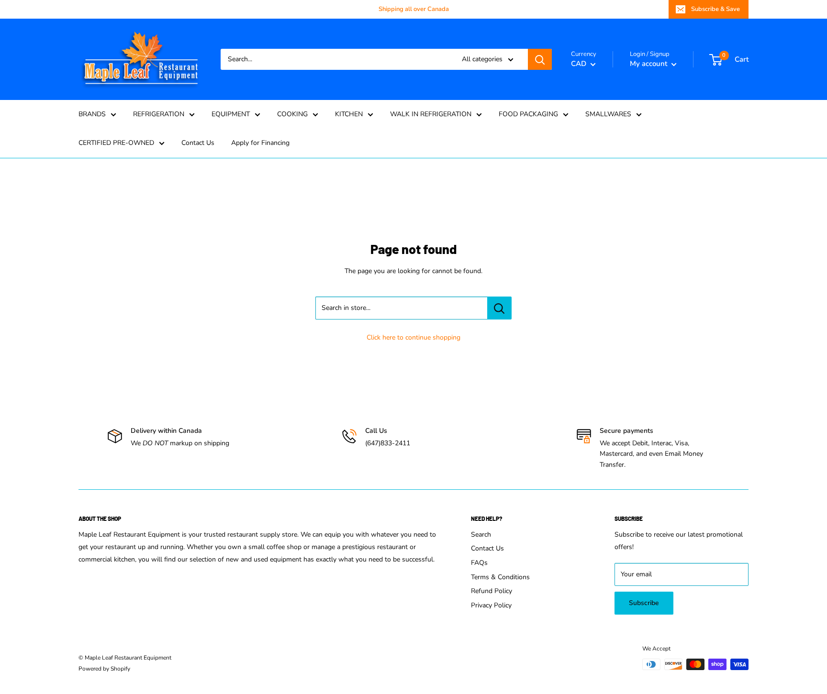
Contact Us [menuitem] (197, 142)
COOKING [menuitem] (292, 114)
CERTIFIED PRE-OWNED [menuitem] (116, 142)
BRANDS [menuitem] (92, 114)
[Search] (540, 59)
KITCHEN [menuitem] (349, 114)
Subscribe (644, 602)
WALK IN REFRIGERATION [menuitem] (430, 114)
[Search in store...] (499, 308)
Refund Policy (491, 590)
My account (649, 63)
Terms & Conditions (500, 577)
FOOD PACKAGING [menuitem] (528, 114)
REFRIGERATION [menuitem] (158, 114)
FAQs (479, 562)
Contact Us (487, 548)
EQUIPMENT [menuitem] (231, 114)
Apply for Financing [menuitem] (260, 142)
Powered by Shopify (104, 668)
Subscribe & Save (715, 9)
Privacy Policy (491, 605)
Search (481, 534)
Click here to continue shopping (413, 337)
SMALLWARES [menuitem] (608, 114)
